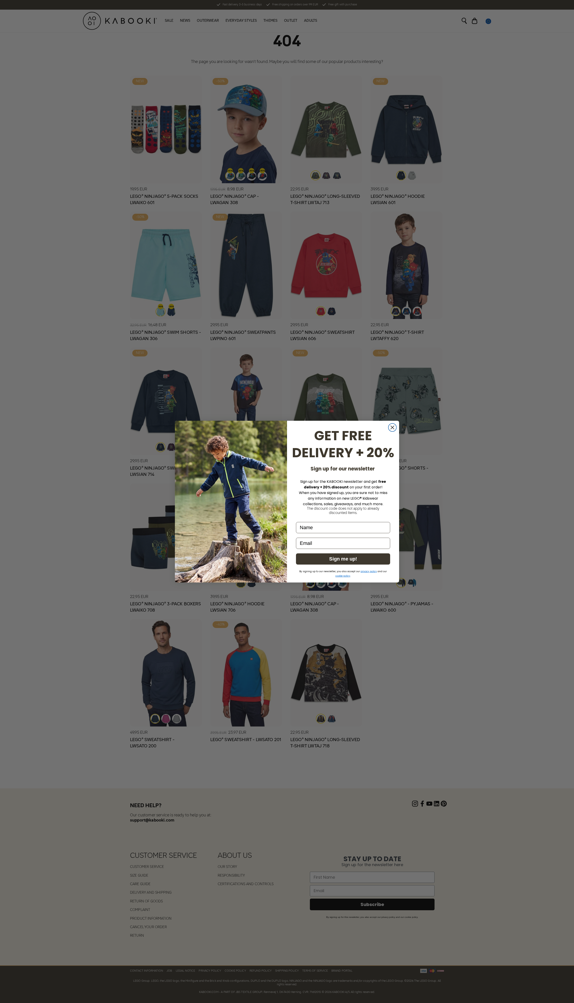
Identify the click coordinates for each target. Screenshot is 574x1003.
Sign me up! (343, 558)
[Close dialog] (392, 427)
